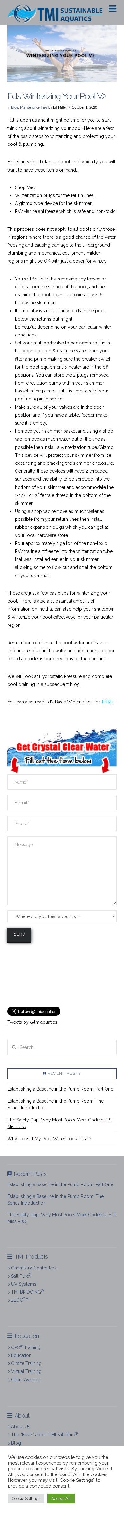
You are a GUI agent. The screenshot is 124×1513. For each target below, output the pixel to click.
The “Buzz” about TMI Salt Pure (44, 1434)
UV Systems (23, 1284)
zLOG (19, 1300)
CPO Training (25, 1347)
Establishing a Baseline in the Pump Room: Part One (60, 1089)
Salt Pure (21, 1275)
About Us (20, 1426)
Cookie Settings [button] (26, 1498)
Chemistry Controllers (33, 1267)
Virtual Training (26, 1371)
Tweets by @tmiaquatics (32, 1022)
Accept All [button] (61, 1498)
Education (21, 1355)
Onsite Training (26, 1363)
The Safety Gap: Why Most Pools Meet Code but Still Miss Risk (61, 1123)
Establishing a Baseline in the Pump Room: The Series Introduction (55, 1104)
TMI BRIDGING (27, 1292)
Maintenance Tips (33, 107)
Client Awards (25, 1379)
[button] (113, 9)
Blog (14, 107)
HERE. (108, 701)
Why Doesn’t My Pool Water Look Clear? (49, 1138)
